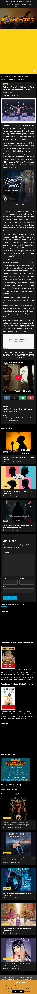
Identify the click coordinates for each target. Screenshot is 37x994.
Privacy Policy (19, 7)
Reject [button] (21, 991)
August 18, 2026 (15, 496)
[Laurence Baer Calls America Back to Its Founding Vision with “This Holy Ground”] (18, 844)
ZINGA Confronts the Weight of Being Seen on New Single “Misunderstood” (17, 526)
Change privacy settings (9, 789)
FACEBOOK (19, 358)
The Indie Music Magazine (12, 4)
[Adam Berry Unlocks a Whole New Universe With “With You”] (18, 443)
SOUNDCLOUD (25, 352)
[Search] (34, 71)
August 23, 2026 (16, 862)
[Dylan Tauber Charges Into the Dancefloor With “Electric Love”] (18, 879)
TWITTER (30, 355)
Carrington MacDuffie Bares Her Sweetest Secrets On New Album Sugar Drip (18, 965)
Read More (27, 991)
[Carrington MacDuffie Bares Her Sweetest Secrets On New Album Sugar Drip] (18, 949)
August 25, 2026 (17, 827)
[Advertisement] (18, 49)
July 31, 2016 (15, 95)
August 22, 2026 (15, 898)
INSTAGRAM (20, 355)
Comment (6, 552)
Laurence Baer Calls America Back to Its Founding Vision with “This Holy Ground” (18, 859)
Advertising (20, 1)
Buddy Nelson (7, 462)
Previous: (17, 409)
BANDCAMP (8, 355)
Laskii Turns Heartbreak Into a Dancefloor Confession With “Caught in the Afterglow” (16, 824)
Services (13, 1)
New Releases (7, 818)
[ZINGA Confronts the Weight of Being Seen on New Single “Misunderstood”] (18, 511)
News (5, 924)
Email (21, 579)
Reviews (5, 84)
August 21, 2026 (15, 933)
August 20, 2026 (17, 462)
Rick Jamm (7, 95)
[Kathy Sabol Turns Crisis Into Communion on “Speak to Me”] (18, 477)
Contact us (28, 1)
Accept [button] (15, 991)
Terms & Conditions (27, 4)
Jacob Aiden (7, 862)
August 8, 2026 (16, 530)
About (7, 1)
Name (5, 579)
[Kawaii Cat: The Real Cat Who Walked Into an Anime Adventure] (18, 914)
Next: (17, 417)
